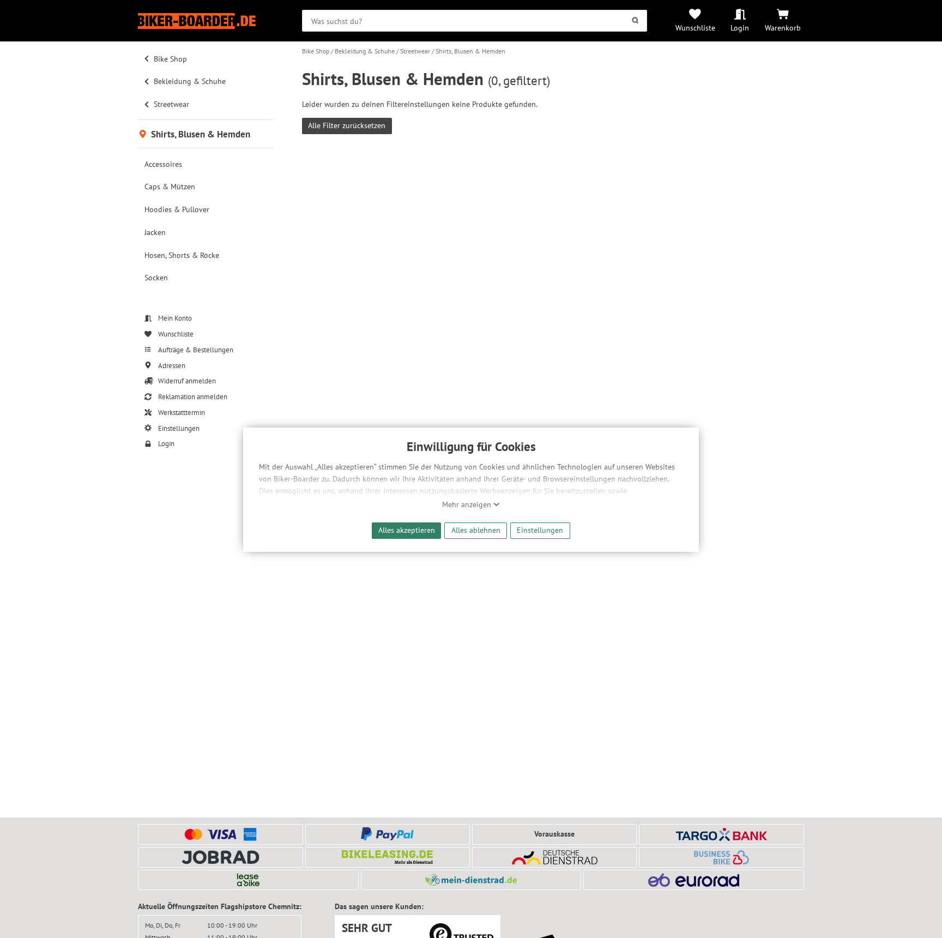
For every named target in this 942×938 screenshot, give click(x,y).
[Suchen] (635, 21)
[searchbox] (474, 21)
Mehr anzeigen (467, 504)
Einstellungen (540, 530)
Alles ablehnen (475, 530)
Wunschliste (695, 27)
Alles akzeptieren (406, 530)
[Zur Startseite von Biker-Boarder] (206, 21)
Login (739, 27)
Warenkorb (783, 27)
